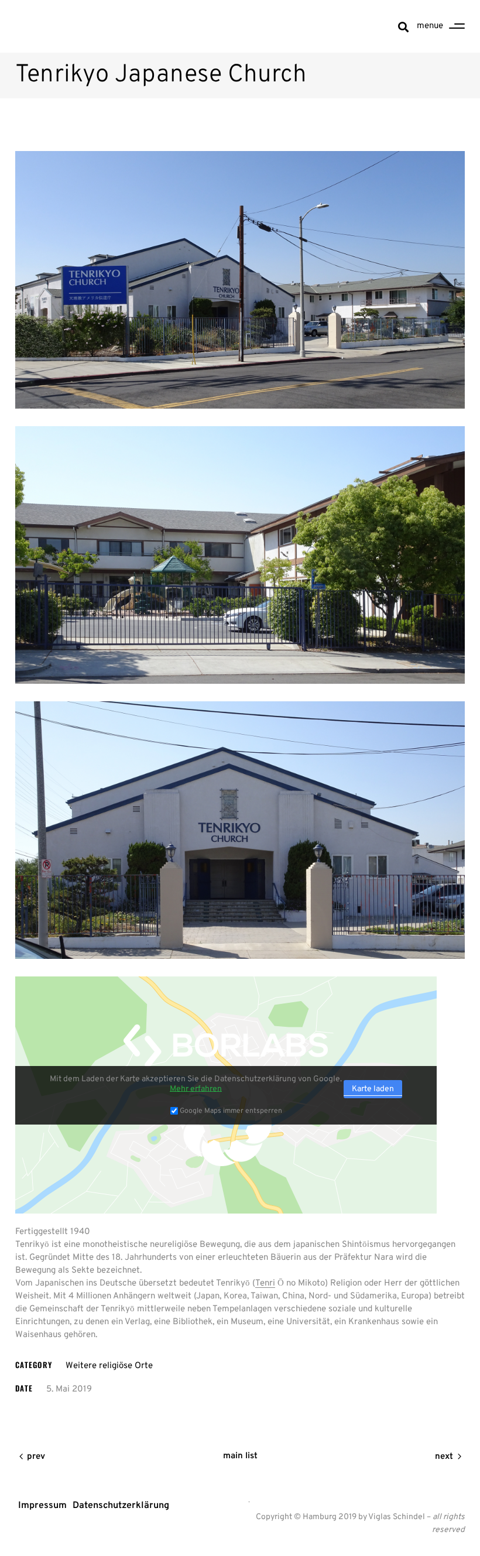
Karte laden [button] (373, 1089)
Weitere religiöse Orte (109, 1366)
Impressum (42, 1506)
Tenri (265, 1283)
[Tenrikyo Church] (240, 280)
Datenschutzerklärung (121, 1506)
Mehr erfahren (196, 1089)
